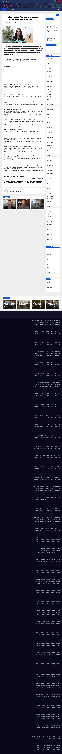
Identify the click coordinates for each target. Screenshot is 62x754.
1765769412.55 (37, 415)
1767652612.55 (47, 444)
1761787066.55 (57, 351)
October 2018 (49, 234)
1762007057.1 (47, 355)
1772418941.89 (52, 526)
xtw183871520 (43, 552)
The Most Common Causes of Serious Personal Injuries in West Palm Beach (52, 23)
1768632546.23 (42, 459)
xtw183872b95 (48, 568)
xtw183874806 (48, 592)
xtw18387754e (53, 632)
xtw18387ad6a (58, 676)
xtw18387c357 (48, 694)
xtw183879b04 (53, 663)
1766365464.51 (37, 424)
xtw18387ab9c (43, 676)
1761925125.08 (57, 353)
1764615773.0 (52, 395)
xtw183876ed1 (43, 625)
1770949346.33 (47, 497)
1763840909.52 (42, 384)
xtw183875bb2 (48, 610)
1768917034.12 (47, 464)
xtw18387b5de (38, 685)
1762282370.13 (47, 360)
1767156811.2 (58, 435)
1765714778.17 (52, 413)
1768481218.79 (42, 457)
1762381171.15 (42, 362)
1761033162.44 (52, 340)
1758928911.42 (57, 322)
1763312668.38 (52, 375)
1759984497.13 (42, 324)
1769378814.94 (57, 470)
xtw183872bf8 (53, 568)
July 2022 (49, 178)
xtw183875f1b (48, 612)
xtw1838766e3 (48, 619)
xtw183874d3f (38, 599)
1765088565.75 (36, 404)
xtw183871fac (53, 557)
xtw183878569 (38, 645)
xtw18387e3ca (58, 723)
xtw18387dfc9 (38, 723)
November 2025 (50, 81)
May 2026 (49, 66)
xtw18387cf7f (58, 703)
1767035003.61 (57, 433)
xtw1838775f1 (38, 634)
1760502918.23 (36, 333)
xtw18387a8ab (48, 674)
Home (8, 9)
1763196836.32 (57, 373)
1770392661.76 (57, 486)
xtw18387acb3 (53, 676)
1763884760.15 (52, 384)
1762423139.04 (47, 362)
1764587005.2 (47, 395)
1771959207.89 (47, 517)
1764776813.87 (57, 397)
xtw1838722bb (58, 559)
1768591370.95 (36, 459)
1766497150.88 (36, 426)
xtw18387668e (43, 619)
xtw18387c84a (53, 698)
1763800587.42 (36, 384)
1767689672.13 (52, 444)
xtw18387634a (58, 614)
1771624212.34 (47, 510)
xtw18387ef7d (38, 736)
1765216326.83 (36, 406)
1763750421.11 (52, 382)
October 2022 (49, 170)
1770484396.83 (47, 488)
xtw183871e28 (43, 557)
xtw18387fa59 (43, 747)
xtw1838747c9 (43, 592)
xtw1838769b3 (43, 621)
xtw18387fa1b (38, 747)
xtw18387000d (43, 537)
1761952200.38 (37, 355)
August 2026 (49, 58)
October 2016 (49, 239)
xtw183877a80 (58, 636)
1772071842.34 (47, 519)
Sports (48, 272)
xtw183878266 (43, 643)
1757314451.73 (42, 320)
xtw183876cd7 (53, 623)
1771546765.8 (52, 508)
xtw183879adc (48, 663)
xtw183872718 (53, 563)
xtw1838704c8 (48, 539)
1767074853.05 (42, 435)
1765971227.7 (47, 417)
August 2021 (49, 206)
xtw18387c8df (58, 698)
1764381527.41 (37, 393)
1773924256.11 (52, 532)
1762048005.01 (57, 355)
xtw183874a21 (58, 594)
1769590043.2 (47, 475)
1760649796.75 (42, 335)
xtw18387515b (58, 601)
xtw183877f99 (43, 641)
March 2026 (49, 71)
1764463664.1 (52, 393)
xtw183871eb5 (48, 557)
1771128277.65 (57, 499)
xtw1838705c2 (38, 541)
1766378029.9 (42, 424)
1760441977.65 (52, 331)
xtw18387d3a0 (58, 707)
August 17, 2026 (36, 306)
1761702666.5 (42, 351)
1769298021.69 (42, 470)
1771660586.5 (52, 510)
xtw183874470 (58, 588)
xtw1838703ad (43, 539)
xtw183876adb (58, 621)
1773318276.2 (52, 530)
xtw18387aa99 (38, 676)
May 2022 (49, 183)
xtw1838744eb (43, 590)
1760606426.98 (57, 333)
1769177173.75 (42, 468)
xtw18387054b (58, 539)
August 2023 (49, 145)
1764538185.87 (37, 395)
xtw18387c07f (43, 692)
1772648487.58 (52, 528)
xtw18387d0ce (58, 705)
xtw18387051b (53, 539)
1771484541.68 (37, 508)
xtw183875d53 (38, 612)
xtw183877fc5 (48, 641)
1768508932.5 (47, 457)
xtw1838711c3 (53, 550)
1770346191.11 (52, 486)
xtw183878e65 (43, 654)
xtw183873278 (38, 572)
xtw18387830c (53, 643)
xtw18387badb (53, 687)
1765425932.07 (47, 408)
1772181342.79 (47, 521)
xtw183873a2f (48, 581)
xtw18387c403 (58, 694)
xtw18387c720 (43, 698)
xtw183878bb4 (38, 652)
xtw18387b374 (53, 683)
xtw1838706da (43, 541)
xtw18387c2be (43, 694)
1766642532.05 (37, 428)
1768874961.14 (36, 464)
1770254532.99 (36, 486)
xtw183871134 (43, 550)
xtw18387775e (58, 634)
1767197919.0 (37, 437)
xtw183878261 (38, 643)
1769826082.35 (36, 479)
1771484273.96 (57, 506)
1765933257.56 (42, 417)
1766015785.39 (57, 417)
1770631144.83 (47, 490)
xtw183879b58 (38, 665)
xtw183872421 (48, 561)
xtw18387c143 (53, 692)
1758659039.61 (42, 322)
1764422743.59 (42, 393)
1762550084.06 (47, 364)
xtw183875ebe (43, 612)
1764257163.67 (36, 391)
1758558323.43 (36, 322)
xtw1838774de (48, 632)
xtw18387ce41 (48, 703)
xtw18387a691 (43, 672)
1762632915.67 (37, 366)
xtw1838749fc (53, 594)
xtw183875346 (58, 603)
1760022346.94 (47, 324)
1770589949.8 (42, 490)
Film (48, 259)
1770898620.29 (37, 497)
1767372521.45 (47, 439)
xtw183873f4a (58, 583)
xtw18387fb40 (58, 747)
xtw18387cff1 (48, 705)
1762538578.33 (42, 364)
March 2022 (49, 188)
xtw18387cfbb (43, 705)
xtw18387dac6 (43, 716)
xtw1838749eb (48, 594)
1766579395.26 (52, 426)
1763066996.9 (37, 373)
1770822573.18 (42, 495)
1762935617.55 (36, 371)
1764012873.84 (42, 386)
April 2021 (49, 216)
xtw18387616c (38, 614)
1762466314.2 (58, 362)
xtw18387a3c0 (53, 667)
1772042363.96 (42, 519)
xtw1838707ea (58, 541)
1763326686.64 (57, 375)
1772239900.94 (57, 521)
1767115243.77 (47, 435)
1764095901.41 (57, 386)
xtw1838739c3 (58, 579)
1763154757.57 (52, 373)
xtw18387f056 (53, 736)
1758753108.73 (47, 322)
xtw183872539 (38, 563)
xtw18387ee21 (58, 734)
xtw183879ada (43, 663)
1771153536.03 (42, 501)
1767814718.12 (52, 446)
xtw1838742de (43, 588)
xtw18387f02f (48, 736)
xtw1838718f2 (53, 552)
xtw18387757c (58, 632)
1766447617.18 (52, 424)
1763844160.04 (47, 384)
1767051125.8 (37, 435)
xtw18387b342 (43, 683)
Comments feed (50, 287)
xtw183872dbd (38, 570)
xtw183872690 (48, 563)
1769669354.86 (57, 475)
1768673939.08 (52, 459)
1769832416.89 (42, 479)
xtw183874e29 (53, 599)
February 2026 (50, 73)
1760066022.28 (57, 324)
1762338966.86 (57, 360)
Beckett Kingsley (13, 22)
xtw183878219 (58, 641)
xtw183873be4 (43, 583)
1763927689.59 (57, 384)
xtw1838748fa (43, 594)
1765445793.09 (52, 408)
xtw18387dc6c (48, 718)
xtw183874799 (38, 592)
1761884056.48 (52, 353)
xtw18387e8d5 (48, 727)
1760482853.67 (57, 331)
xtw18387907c (48, 656)
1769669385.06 (36, 477)
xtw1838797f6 (48, 661)
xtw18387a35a (48, 667)
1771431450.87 (47, 506)
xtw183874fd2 (38, 601)
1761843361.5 (42, 353)
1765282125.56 (47, 406)
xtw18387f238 (38, 738)
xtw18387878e (58, 645)
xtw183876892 (38, 621)
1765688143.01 (47, 413)
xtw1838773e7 (38, 632)
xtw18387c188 (58, 692)
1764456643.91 (47, 393)
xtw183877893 (43, 636)
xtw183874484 (38, 590)
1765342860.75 (57, 406)
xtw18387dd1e (53, 718)
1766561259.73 (47, 426)
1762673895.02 (42, 366)
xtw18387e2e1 (53, 723)
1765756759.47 (57, 413)
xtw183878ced (53, 652)
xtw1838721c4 (48, 559)
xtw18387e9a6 (38, 729)
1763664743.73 (37, 382)
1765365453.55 (37, 408)
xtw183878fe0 (38, 656)
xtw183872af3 (38, 568)
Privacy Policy (14, 9)
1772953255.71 (37, 530)
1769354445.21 (52, 470)
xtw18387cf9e (38, 705)
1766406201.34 (47, 424)
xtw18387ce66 (53, 703)
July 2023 (49, 147)
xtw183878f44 (58, 654)
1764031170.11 (47, 386)
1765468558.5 (58, 408)
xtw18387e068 (43, 723)
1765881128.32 (57, 415)
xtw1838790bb (53, 656)
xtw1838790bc (58, 656)
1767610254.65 (42, 444)
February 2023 (50, 160)
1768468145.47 (37, 457)
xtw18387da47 (58, 714)
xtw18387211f (43, 559)
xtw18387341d (58, 572)
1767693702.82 (57, 444)
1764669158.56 (36, 397)
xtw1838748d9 (58, 592)
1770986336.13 (57, 497)
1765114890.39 (42, 404)
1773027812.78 (42, 530)
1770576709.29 (37, 490)
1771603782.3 (42, 510)
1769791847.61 (57, 477)
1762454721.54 (52, 362)
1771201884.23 (47, 501)
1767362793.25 (42, 439)
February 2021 (50, 221)
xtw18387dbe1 (43, 718)
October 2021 (49, 201)
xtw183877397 (58, 630)
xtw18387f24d (43, 738)
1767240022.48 (47, 437)
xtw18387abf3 (48, 676)
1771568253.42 (57, 508)
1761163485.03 (47, 342)
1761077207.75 (57, 340)
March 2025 (49, 101)
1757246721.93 (37, 320)
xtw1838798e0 (53, 661)
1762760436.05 (57, 366)
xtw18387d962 (48, 714)
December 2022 (50, 165)
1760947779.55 (36, 340)
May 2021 (49, 214)
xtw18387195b (58, 552)
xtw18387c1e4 (38, 694)
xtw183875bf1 (53, 610)
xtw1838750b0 (43, 601)
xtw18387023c (48, 537)
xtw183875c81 (58, 610)
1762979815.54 (47, 371)
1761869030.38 (47, 353)
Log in (48, 282)
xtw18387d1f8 (43, 707)
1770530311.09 (57, 488)
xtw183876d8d (38, 625)
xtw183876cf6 (58, 623)
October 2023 (49, 140)
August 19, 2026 (22, 306)
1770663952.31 (52, 490)
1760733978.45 (52, 335)
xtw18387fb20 (53, 747)
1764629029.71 (57, 395)
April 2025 (49, 99)
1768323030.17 (37, 455)
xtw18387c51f (53, 696)
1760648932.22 (36, 335)
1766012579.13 (52, 417)
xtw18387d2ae (48, 707)
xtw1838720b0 (38, 559)
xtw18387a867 (58, 672)
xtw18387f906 (53, 745)
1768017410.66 (57, 448)
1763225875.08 (37, 375)
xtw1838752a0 (48, 603)
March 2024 (49, 127)
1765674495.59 (42, 413)
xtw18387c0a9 (48, 692)
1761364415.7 (58, 344)
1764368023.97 (57, 391)
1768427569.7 (58, 455)
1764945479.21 (36, 402)
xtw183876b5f (38, 623)
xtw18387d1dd (38, 707)
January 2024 (49, 132)
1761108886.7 (37, 342)
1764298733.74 (47, 391)
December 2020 (50, 226)
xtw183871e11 (38, 557)
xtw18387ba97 (48, 687)
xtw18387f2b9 (53, 738)
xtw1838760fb (58, 612)
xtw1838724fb (58, 561)
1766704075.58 (47, 428)
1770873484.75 (57, 495)
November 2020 (50, 229)
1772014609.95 (37, 519)
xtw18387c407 (38, 696)
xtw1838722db (43, 561)
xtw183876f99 (58, 625)
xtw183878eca (48, 654)
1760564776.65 (47, 333)
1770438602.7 (42, 488)
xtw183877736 (53, 634)
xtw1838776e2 (48, 634)
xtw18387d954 (43, 714)
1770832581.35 (47, 495)
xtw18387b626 (43, 685)
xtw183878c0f (48, 652)
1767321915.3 (37, 439)
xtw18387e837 (43, 727)
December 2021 (50, 196)
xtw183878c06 (43, 652)
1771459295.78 (52, 506)
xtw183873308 (48, 572)
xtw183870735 (48, 541)
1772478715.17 (42, 528)
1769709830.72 (42, 477)
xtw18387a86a (38, 674)
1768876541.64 (42, 464)
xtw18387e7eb (38, 727)
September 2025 (50, 86)
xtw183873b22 (53, 581)
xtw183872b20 (43, 568)
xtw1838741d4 (38, 588)
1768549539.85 (52, 457)
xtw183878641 (43, 645)
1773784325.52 (47, 532)
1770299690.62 (42, 486)
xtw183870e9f (38, 548)
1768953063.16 (52, 464)
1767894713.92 (57, 446)
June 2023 (49, 150)
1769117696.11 (57, 466)
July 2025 (49, 91)
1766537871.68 (42, 426)
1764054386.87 (52, 386)
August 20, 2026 (8, 306)
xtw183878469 (58, 643)
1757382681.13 (52, 320)
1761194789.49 (52, 342)
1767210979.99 (42, 437)
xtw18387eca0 (43, 734)
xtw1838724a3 (53, 561)
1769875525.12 (47, 479)
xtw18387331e (53, 572)
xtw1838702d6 (58, 537)
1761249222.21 (37, 344)
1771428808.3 (42, 506)
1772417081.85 (47, 526)
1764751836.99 (52, 397)
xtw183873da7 (48, 583)
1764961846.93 (42, 402)
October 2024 (49, 114)
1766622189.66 (57, 426)
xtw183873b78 (38, 583)
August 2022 (49, 175)
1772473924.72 (36, 528)
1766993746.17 (52, 433)
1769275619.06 (36, 470)
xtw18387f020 (43, 736)
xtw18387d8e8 (38, 714)
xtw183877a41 (53, 636)
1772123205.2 (58, 519)
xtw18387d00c (53, 705)
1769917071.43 (57, 479)
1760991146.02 (42, 340)
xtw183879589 (43, 661)
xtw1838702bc (53, 537)
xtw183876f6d (53, 625)
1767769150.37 (42, 446)
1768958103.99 (57, 464)
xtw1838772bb (43, 630)
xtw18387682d (53, 619)
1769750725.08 (52, 477)
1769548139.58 (37, 475)
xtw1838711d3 (58, 550)
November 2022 (50, 168)
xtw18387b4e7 (58, 683)
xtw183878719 (48, 645)
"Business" (49, 249)
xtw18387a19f (38, 667)
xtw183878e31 (38, 654)
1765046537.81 (57, 402)
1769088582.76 (52, 466)
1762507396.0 (37, 364)
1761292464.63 (47, 344)
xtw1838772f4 (53, 630)
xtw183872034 (58, 557)
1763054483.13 (57, 371)
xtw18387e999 (58, 727)
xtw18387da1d (53, 714)
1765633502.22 (36, 413)
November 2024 (50, 112)
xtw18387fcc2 (58, 749)
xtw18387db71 (58, 716)
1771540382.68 (47, 508)
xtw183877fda (53, 641)
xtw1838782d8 (48, 643)
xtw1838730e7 (58, 570)
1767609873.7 (37, 444)
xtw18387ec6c (38, 734)
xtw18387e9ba (43, 729)
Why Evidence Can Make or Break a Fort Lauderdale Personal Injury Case (52, 39)
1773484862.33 (36, 532)
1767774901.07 (47, 446)
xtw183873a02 (43, 581)
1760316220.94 (52, 329)
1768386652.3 (47, 455)
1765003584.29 (47, 402)
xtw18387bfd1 (38, 692)
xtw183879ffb (58, 665)
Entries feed (49, 284)
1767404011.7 (52, 439)
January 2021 (49, 224)
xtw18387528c (43, 603)
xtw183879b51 (58, 663)
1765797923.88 (42, 415)
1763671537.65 (42, 382)
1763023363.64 (52, 371)
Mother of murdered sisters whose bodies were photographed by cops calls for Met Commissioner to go (34, 182)
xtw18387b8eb (38, 687)
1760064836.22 (52, 324)
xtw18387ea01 (58, 729)
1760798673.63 (57, 335)
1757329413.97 (47, 320)
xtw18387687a (58, 619)
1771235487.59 (52, 501)
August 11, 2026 (51, 306)
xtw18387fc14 (48, 749)
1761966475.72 (42, 355)
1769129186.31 (36, 468)
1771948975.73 (42, 517)
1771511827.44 (42, 508)
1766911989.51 (37, 433)
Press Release (50, 269)
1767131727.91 (52, 435)
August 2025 (49, 89)
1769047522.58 (47, 466)
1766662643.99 (42, 428)
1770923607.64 (42, 497)
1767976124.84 (47, 448)
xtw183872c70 (58, 568)
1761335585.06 (52, 344)
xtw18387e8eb (53, 727)
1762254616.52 (42, 360)
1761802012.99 (37, 353)
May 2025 (49, 96)
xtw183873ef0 (53, 583)
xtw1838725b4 (43, 563)
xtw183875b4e (43, 610)
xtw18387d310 (53, 707)
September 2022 (50, 173)
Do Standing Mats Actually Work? (38, 304)
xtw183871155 (48, 550)
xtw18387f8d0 (43, 745)
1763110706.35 (42, 373)
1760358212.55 (36, 331)
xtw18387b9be (43, 687)
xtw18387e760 (53, 725)
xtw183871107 (38, 550)
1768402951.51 (52, 455)
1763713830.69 (47, 382)
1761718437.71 (47, 351)
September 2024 (50, 117)
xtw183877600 (43, 634)
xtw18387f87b (38, 745)
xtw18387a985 (58, 674)
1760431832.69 (47, 331)
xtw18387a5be (38, 672)
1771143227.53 (36, 501)
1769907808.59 (52, 479)
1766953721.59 (42, 433)
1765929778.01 (37, 417)
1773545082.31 (42, 532)
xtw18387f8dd (48, 745)
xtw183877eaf (38, 641)
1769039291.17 (42, 466)
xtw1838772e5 (48, 630)
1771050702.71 (42, 499)
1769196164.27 (47, 468)
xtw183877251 (38, 630)
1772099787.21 (52, 519)
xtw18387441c (53, 588)
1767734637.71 (36, 446)
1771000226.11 (37, 499)
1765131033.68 (47, 404)
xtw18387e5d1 (38, 725)
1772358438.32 (36, 526)
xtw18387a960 (53, 674)
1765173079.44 (52, 404)
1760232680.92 (36, 329)
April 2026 (49, 68)
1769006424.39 (36, 466)
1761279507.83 (42, 344)
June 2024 (49, 122)
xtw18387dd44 (58, 718)
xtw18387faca (48, 747)
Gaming (48, 262)
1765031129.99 (52, 402)
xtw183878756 (53, 645)
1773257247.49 (47, 530)
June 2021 (49, 211)
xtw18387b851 (58, 685)
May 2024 (49, 124)
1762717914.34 (52, 366)
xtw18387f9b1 (58, 745)
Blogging (49, 254)
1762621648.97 (57, 364)
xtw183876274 (53, 614)
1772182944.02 (52, 521)
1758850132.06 (52, 322)
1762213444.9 (37, 360)
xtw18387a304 (43, 667)
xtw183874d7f (43, 599)
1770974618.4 (52, 497)
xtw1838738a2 (38, 579)
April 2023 (49, 155)
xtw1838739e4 (38, 581)
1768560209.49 (57, 457)
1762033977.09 (52, 355)
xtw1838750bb (48, 601)
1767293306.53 (57, 437)
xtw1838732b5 (43, 572)
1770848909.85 (52, 495)
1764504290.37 (57, 393)
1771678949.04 (57, 510)
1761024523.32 (47, 340)
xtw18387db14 (48, 716)
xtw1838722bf (38, 561)
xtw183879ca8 (48, 665)
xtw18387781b (38, 636)
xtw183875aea (38, 610)
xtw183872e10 (43, 570)
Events (48, 257)
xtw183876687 (38, 619)
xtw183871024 (53, 548)
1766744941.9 (58, 428)
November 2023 (50, 137)
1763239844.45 (42, 375)
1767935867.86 (42, 448)
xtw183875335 (53, 603)
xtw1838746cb (53, 590)
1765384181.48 (42, 408)
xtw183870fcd (48, 548)
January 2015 (49, 242)
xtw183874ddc (48, 599)
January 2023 (49, 163)
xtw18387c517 (48, 696)
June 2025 (49, 94)
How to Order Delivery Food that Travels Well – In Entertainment (52, 49)
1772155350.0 (42, 521)
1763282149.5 (47, 375)
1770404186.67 (37, 488)
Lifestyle (48, 264)
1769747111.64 (47, 477)
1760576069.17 (52, 333)
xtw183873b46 (58, 581)
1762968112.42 (42, 371)
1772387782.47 (42, 526)
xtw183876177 (43, 614)
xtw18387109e (58, 548)
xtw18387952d (38, 661)
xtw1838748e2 (38, 594)
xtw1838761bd (48, 614)
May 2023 (49, 152)
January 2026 (49, 76)
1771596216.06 (37, 510)
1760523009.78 (42, 333)
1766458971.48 (57, 424)
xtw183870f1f (43, 548)
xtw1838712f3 (38, 552)
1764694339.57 (42, 397)
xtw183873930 (48, 579)
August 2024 (49, 119)
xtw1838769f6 (48, 621)
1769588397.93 (42, 475)
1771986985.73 (52, 517)
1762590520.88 (52, 364)
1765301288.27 (52, 406)
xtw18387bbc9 (58, 687)
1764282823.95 (42, 391)
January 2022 (49, 193)
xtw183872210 (53, 559)
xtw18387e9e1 (53, 729)
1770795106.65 (36, 495)
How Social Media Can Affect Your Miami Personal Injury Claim (52, 35)
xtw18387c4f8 (43, 696)
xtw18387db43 (53, 716)
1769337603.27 (47, 470)
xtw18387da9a (38, 716)
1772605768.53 (47, 528)
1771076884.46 (47, 499)
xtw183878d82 (58, 652)
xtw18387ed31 (48, 734)
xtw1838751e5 (38, 603)
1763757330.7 (58, 382)
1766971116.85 (47, 433)
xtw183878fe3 (43, 656)
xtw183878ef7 (53, 654)
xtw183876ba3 (43, 623)
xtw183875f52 (53, 612)
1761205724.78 (57, 342)
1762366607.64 (37, 362)
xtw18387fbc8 (43, 749)
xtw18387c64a (58, 696)
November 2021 (50, 198)
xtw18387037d (38, 539)
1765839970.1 (47, 415)
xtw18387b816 (53, 685)
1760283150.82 (47, 329)
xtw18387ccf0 (43, 703)
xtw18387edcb (53, 734)
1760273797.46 (42, 329)
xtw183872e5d (48, 570)
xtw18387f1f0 (58, 736)
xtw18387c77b (48, 698)
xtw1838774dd (43, 632)
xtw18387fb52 (38, 749)
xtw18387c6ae (38, 698)
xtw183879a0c (38, 663)
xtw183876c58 (48, 623)
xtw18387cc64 (38, 703)
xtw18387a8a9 (43, 674)
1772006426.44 (57, 517)
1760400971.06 (42, 331)
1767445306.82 (57, 439)
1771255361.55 (57, 501)
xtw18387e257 (48, 723)
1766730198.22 (52, 428)
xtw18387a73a (53, 672)
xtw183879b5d (43, 665)
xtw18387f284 (48, 738)
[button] (56, 9)
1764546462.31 (42, 395)
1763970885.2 (37, 386)
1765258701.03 (42, 406)
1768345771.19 (42, 455)
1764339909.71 (52, 391)
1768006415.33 (52, 448)
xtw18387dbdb (38, 718)
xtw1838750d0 (53, 601)
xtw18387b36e (48, 683)
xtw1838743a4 (48, 588)
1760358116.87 (57, 329)
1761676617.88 (37, 351)
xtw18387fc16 (53, 749)
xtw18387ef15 (34, 736)
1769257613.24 (57, 468)
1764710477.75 (47, 397)
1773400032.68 (57, 530)
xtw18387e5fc (43, 725)
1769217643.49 (52, 468)
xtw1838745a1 (48, 590)
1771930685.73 (36, 517)
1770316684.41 (47, 486)
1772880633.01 (57, 528)
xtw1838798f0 (58, 661)
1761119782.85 (42, 342)
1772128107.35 (37, 521)
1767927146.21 (36, 448)
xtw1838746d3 (58, 590)
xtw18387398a (53, 579)
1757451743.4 (58, 320)
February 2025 (50, 104)
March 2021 (49, 219)
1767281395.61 (52, 437)
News (5, 201)
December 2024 (50, 109)
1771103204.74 (52, 499)
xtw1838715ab (48, 552)
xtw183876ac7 (53, 621)
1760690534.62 (47, 335)
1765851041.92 (52, 415)
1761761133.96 (52, 351)
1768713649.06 (57, 459)
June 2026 (49, 63)
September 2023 (50, 142)
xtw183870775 (53, 541)
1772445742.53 (57, 526)
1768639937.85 (47, 459)
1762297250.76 (52, 360)
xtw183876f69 (48, 625)
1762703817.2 (47, 366)
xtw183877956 (48, 636)
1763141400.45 (47, 373)
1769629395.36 (52, 475)
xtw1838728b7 (58, 563)
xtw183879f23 (53, 665)
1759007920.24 (36, 324)
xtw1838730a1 (53, 570)
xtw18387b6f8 (48, 685)
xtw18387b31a (38, 683)
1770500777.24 (52, 488)
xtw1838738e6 (43, 579)
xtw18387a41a (58, 667)
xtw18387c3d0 (53, 694)
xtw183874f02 (58, 599)
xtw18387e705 (48, 725)
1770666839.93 (57, 490)
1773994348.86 (57, 532)
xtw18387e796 (58, 725)
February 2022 (50, 191)
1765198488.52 (57, 404)
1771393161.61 (37, 506)
